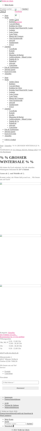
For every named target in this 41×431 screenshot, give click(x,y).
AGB (7, 403)
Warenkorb (9, 426)
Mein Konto (9, 5)
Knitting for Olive (15, 26)
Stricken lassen (10, 69)
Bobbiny (12, 22)
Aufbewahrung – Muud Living (20, 57)
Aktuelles (8, 74)
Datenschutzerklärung (12, 399)
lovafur (11, 53)
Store (6, 15)
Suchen (29, 424)
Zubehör (8, 47)
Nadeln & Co (14, 59)
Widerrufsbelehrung (12, 407)
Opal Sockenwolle (15, 38)
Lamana (12, 30)
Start (1, 146)
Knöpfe (12, 51)
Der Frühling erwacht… (8, 335)
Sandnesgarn (13, 42)
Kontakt (7, 371)
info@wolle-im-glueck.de (9, 353)
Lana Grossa (13, 32)
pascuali (12, 40)
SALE (11, 45)
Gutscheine (13, 65)
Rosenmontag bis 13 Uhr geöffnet (12, 337)
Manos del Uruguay (16, 36)
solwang (12, 63)
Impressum (8, 397)
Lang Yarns (13, 34)
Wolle (7, 18)
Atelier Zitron (14, 20)
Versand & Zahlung (12, 405)
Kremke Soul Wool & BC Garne (21, 28)
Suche (7, 421)
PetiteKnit (12, 61)
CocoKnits (13, 49)
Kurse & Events (10, 72)
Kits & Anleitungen (12, 67)
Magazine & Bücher (16, 55)
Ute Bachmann (5, 152)
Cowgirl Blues (14, 86)
